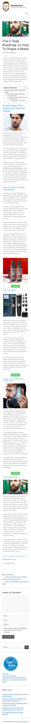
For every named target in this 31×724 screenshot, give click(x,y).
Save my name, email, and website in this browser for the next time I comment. (15, 630)
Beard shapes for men (9, 559)
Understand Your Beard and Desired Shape (15, 91)
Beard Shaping (8, 574)
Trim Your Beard (12, 95)
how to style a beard (8, 563)
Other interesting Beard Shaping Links (19, 101)
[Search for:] (13, 647)
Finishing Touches (13, 98)
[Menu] (27, 13)
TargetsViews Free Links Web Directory (14, 678)
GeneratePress (24, 721)
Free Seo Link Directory (9, 676)
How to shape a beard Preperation (15, 94)
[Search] (26, 647)
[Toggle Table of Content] (24, 88)
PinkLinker (5, 674)
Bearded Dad (17, 5)
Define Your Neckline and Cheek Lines (18, 97)
